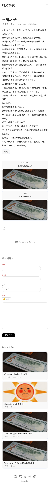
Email (4, 275)
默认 (12, 24)
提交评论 (8, 335)
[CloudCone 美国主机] (25, 392)
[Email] (20, 476)
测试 (6, 152)
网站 (3, 285)
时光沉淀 (8, 5)
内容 (3, 296)
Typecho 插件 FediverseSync (18, 433)
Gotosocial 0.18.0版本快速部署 (19, 463)
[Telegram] (25, 476)
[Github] (29, 476)
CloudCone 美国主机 (14, 404)
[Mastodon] (34, 476)
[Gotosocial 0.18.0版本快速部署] (25, 451)
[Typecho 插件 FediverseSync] (25, 422)
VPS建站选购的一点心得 (15, 374)
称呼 (3, 264)
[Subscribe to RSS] (15, 476)
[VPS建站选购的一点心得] (25, 362)
